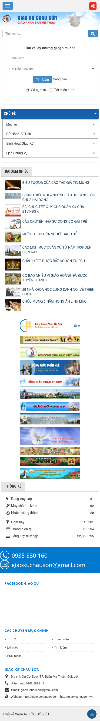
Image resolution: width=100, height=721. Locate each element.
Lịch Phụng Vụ (16, 152)
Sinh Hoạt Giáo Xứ (20, 143)
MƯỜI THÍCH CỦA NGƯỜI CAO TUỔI (50, 234)
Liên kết (12, 647)
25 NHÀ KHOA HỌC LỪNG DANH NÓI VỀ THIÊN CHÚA (58, 291)
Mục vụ (11, 124)
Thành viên (61, 639)
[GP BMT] (50, 460)
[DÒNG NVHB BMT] (50, 473)
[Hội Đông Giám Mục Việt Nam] (50, 351)
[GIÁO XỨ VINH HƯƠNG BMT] (50, 393)
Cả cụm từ (38, 89)
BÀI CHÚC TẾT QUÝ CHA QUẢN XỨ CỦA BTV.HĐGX (53, 209)
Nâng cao (60, 79)
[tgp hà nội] (50, 325)
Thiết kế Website (14, 714)
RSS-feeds (14, 655)
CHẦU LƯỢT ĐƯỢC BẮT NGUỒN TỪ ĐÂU (53, 260)
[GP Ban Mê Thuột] (50, 339)
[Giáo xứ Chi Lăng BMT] (50, 450)
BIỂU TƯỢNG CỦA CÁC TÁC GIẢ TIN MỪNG (55, 182)
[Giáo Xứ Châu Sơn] (8, 19)
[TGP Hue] (50, 367)
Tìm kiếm (60, 647)
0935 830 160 (29, 555)
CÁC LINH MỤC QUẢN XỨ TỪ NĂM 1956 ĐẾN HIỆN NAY (56, 249)
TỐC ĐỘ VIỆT (39, 714)
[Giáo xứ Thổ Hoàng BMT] (50, 418)
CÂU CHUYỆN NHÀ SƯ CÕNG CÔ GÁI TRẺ (54, 221)
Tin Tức (12, 639)
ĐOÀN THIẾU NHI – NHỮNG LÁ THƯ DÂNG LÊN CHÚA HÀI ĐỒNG (58, 197)
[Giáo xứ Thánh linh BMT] (50, 435)
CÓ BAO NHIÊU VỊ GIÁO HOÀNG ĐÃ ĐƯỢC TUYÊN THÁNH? (54, 277)
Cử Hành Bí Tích (18, 133)
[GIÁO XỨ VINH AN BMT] (50, 405)
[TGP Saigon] (50, 381)
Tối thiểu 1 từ (64, 89)
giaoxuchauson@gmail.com (48, 565)
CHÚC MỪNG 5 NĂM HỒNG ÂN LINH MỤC (54, 301)
